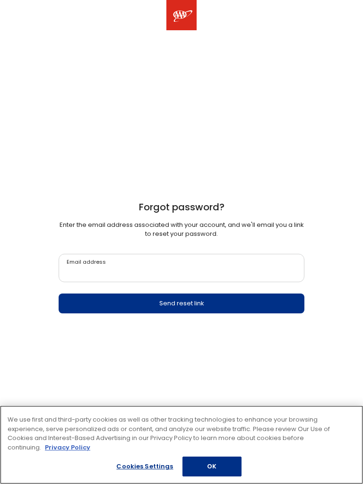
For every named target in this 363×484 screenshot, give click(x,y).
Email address (86, 262)
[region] (181, 445)
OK (211, 466)
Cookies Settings (144, 466)
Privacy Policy (67, 447)
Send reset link (181, 303)
